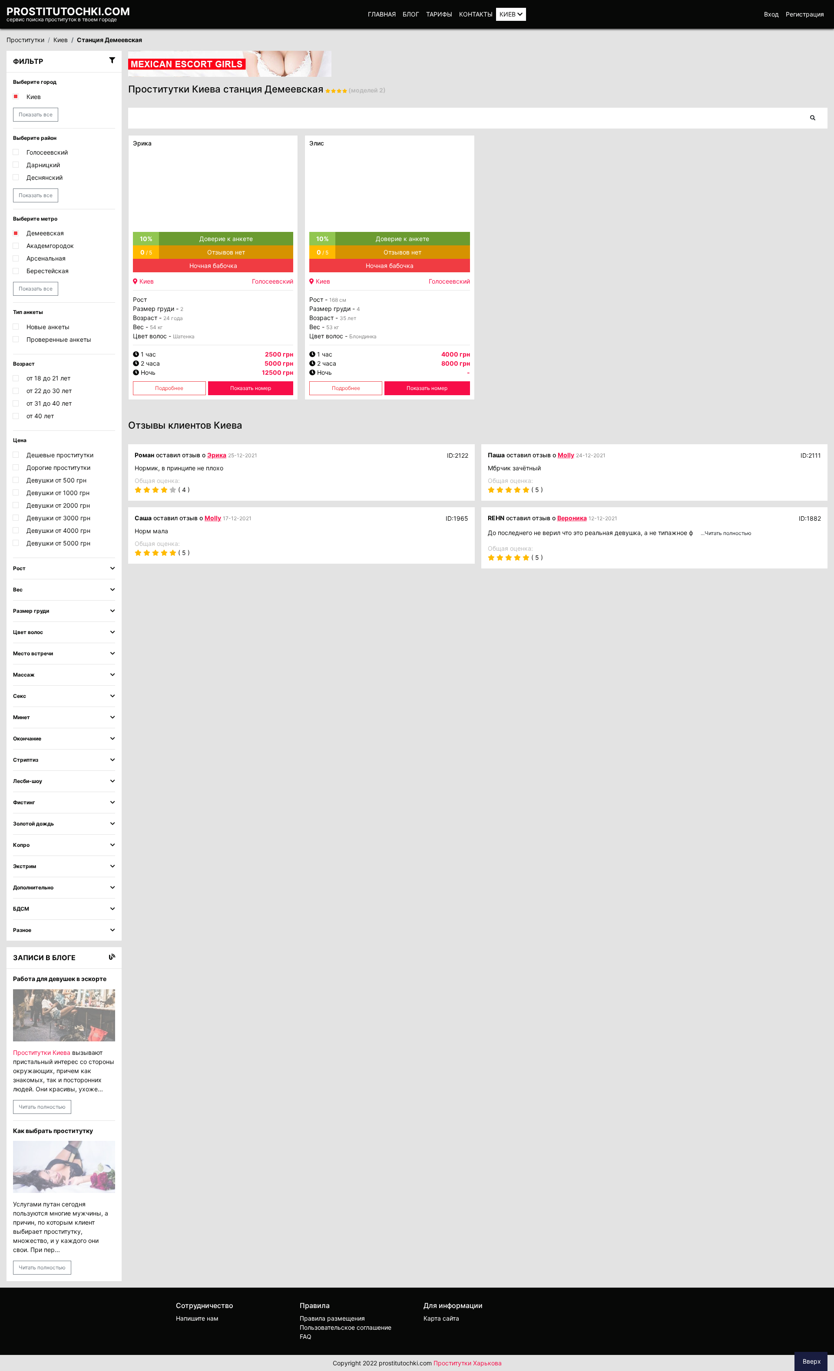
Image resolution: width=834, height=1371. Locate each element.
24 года (173, 318)
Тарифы (439, 14)
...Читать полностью (726, 533)
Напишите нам (197, 1318)
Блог (411, 14)
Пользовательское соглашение (345, 1327)
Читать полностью (42, 1106)
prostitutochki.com (68, 12)
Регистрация (805, 14)
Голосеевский (272, 281)
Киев (508, 14)
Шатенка (184, 336)
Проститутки (25, 39)
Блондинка (363, 336)
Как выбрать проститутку (53, 1130)
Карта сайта (441, 1318)
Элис (316, 143)
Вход (771, 14)
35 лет (348, 318)
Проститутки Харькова (468, 1363)
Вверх (811, 1361)
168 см (337, 300)
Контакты (476, 14)
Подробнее (169, 388)
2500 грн (279, 354)
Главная (382, 14)
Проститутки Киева (41, 1052)
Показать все (36, 114)
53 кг (332, 327)
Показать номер (250, 388)
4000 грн (455, 354)
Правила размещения (332, 1318)
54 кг (156, 327)
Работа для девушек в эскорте (59, 978)
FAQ (305, 1336)
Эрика (142, 143)
